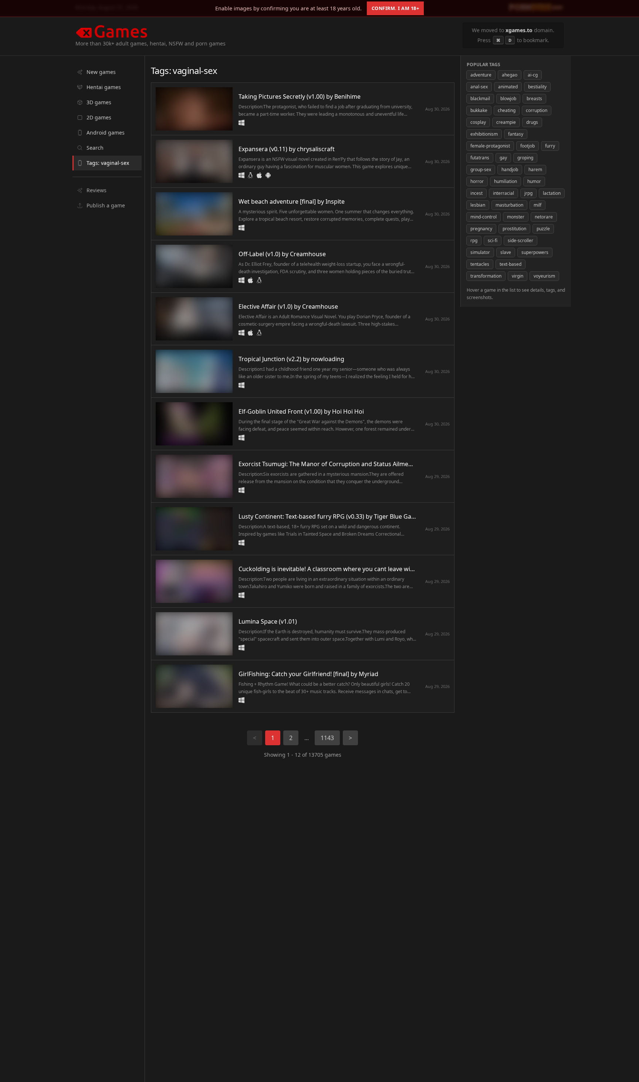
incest (476, 193)
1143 (327, 738)
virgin (517, 276)
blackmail (480, 98)
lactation (552, 193)
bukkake (478, 110)
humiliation (505, 181)
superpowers (534, 252)
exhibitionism (484, 134)
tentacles (479, 264)
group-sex (480, 169)
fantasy (515, 134)
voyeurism (544, 276)
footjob (527, 146)
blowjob (508, 98)
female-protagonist (490, 146)
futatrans (479, 158)
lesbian (477, 205)
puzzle (543, 228)
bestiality (537, 87)
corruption (536, 110)
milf (537, 205)
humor (534, 181)
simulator (480, 252)
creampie (506, 122)
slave (505, 252)
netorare (544, 217)
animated (508, 87)
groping (525, 158)
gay (503, 158)
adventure (480, 75)
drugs (532, 122)
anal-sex (479, 87)
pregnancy (481, 228)
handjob (509, 169)
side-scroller (520, 240)
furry (550, 146)
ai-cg (533, 75)
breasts (534, 98)
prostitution (514, 228)
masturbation (509, 205)
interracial (503, 193)
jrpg (528, 193)
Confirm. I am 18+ (395, 8)
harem (535, 169)
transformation (485, 276)
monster (515, 217)
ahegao (509, 75)
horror (477, 181)
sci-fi (492, 240)
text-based (510, 264)
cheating (506, 110)
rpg (473, 240)
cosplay (478, 122)
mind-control (483, 217)
